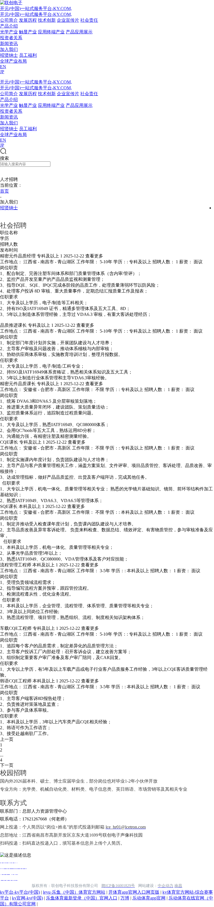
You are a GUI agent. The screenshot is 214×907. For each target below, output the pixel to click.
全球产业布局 (13, 61)
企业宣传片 (68, 20)
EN (3, 66)
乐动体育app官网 (149, 898)
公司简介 (9, 20)
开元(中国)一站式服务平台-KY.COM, (36, 8)
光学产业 (9, 32)
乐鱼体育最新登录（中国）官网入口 (81, 898)
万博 (124, 898)
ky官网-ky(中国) (27, 898)
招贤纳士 (9, 55)
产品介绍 (9, 26)
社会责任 (89, 20)
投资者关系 (11, 37)
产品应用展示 (79, 32)
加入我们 (9, 49)
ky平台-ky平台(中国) (20, 892)
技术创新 (47, 20)
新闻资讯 (9, 43)
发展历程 (28, 20)
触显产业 (28, 32)
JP (2, 71)
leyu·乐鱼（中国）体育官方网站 (74, 892)
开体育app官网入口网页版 (133, 892)
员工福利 (28, 55)
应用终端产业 (51, 32)
